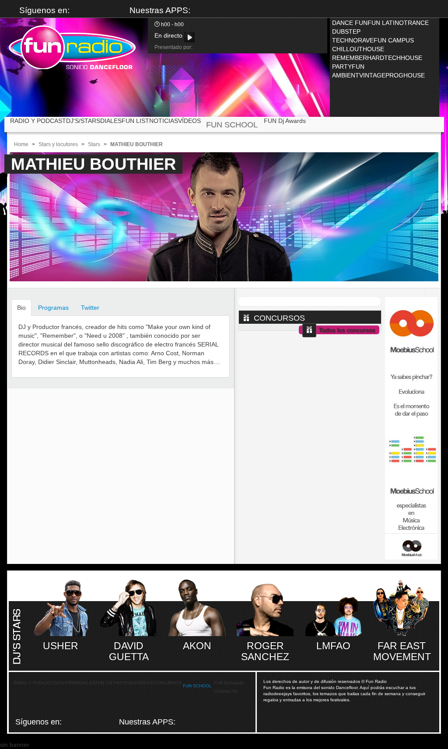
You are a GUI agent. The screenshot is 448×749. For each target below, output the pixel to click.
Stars (94, 144)
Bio (21, 307)
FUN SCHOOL (232, 124)
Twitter (90, 307)
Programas (53, 307)
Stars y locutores (58, 144)
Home (21, 144)
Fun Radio (72, 47)
